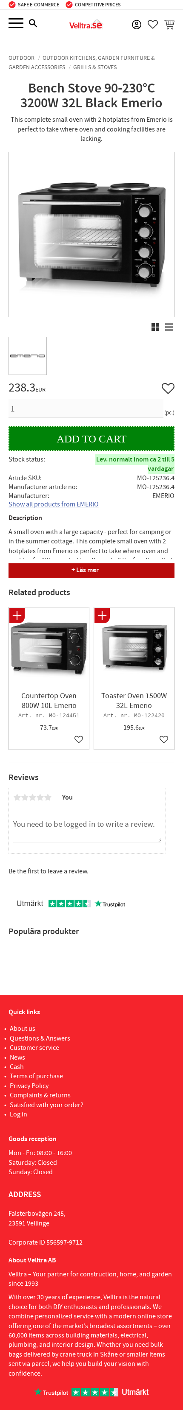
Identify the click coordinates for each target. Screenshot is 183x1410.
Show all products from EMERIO (54, 504)
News (17, 1057)
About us (22, 1028)
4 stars (40, 797)
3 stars (32, 797)
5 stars (47, 797)
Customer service (34, 1048)
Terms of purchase (36, 1076)
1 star (17, 797)
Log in (18, 1114)
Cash (17, 1067)
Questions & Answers (40, 1038)
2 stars (25, 797)
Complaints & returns (40, 1095)
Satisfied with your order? (46, 1105)
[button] (16, 23)
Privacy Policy (29, 1086)
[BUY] (91, 438)
